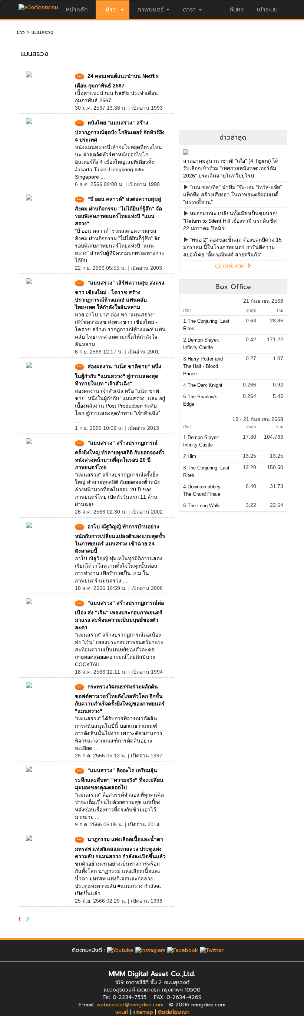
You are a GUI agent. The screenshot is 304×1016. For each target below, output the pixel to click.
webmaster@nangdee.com (129, 1005)
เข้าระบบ (267, 9)
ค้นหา (236, 9)
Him (192, 456)
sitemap (143, 1012)
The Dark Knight (205, 385)
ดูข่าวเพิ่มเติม (230, 266)
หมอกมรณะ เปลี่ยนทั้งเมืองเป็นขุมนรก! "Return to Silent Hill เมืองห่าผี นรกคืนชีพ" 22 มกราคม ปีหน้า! (230, 220)
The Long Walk (204, 505)
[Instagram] (150, 950)
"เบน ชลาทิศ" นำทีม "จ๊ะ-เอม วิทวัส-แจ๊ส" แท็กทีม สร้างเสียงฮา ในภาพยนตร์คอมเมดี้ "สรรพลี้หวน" (232, 194)
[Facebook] (182, 950)
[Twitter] (212, 950)
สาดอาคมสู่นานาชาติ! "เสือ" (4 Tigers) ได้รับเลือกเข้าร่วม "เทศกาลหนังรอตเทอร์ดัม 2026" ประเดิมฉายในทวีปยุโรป (230, 168)
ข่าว (21, 32)
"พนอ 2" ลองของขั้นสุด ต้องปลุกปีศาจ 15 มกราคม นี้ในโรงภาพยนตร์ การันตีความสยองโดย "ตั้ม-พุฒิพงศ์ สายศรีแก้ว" (232, 247)
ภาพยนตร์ (150, 9)
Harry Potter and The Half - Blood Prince (203, 366)
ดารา (189, 9)
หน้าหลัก (77, 9)
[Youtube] (120, 950)
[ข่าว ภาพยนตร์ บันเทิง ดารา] (38, 6)
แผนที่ (121, 1012)
